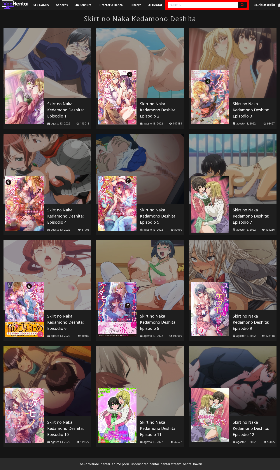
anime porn (120, 464)
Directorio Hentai (111, 5)
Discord (136, 5)
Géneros (62, 5)
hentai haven (192, 464)
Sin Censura (83, 5)
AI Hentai (155, 5)
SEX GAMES (41, 5)
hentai (105, 464)
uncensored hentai (145, 464)
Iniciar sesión (266, 5)
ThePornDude (88, 464)
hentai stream (171, 464)
